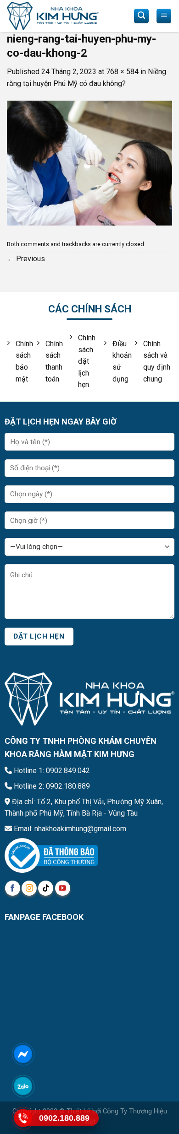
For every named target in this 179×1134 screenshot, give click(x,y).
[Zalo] (23, 1086)
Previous (26, 258)
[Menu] (164, 16)
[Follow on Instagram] (29, 888)
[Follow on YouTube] (62, 888)
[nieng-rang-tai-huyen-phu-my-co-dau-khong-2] (89, 162)
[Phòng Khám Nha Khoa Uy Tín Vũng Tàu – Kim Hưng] (53, 16)
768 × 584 (122, 71)
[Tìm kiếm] (141, 16)
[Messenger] (23, 1054)
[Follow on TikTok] (45, 888)
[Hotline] (23, 1118)
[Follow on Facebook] (12, 888)
